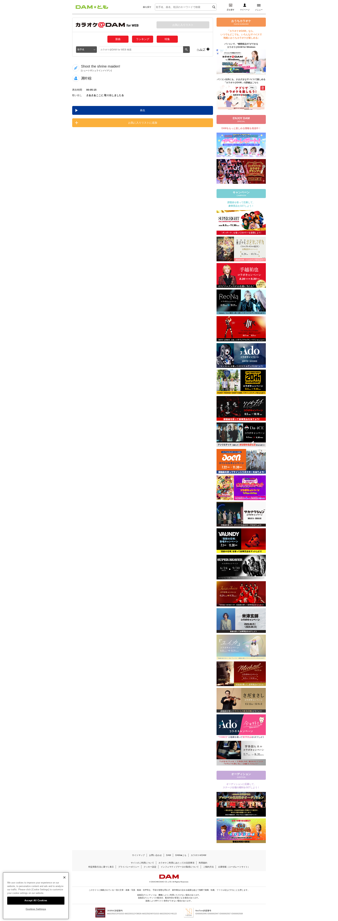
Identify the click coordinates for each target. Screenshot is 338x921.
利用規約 (203, 863)
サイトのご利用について (142, 863)
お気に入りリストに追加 (142, 122)
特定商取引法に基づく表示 (101, 867)
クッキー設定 (150, 867)
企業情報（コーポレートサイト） (234, 867)
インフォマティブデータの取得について (180, 867)
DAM (168, 855)
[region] (36, 895)
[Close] (64, 877)
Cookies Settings (36, 909)
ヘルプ (201, 49)
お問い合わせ (155, 855)
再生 (142, 110)
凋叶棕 (86, 78)
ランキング (142, 39)
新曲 (118, 39)
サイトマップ (138, 855)
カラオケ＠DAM (198, 855)
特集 (167, 39)
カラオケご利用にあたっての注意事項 (176, 863)
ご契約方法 (208, 867)
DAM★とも (180, 855)
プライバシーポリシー (128, 867)
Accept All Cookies (35, 900)
